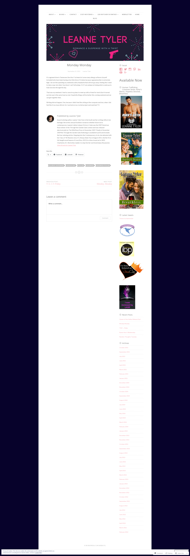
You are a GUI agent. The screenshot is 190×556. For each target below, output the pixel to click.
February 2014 (123, 426)
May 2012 (122, 519)
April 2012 (122, 523)
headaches (71, 165)
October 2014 (123, 391)
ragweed (90, 165)
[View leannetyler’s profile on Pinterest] (135, 69)
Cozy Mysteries (86, 14)
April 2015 (122, 365)
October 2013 (123, 444)
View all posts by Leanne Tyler (66, 145)
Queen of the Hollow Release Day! (130, 319)
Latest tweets (127, 215)
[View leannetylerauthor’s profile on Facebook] (121, 69)
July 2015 (122, 356)
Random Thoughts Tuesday (128, 337)
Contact (73, 14)
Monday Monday (124, 323)
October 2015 (123, 347)
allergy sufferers (56, 165)
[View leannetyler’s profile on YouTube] (121, 72)
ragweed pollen (103, 165)
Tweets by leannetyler (126, 218)
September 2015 (124, 352)
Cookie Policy (38, 552)
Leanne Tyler (87, 71)
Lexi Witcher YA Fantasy (107, 14)
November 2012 (124, 492)
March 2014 (123, 422)
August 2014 (123, 400)
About (51, 14)
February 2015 (123, 374)
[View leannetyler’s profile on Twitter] (126, 69)
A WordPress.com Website (94, 545)
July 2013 (122, 457)
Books (61, 14)
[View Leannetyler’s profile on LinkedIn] (139, 69)
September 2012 (124, 501)
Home (137, 14)
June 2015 (122, 361)
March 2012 (123, 527)
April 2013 (122, 470)
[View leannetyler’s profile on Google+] (126, 72)
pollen (81, 165)
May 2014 (122, 413)
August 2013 (123, 453)
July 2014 (122, 404)
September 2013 (124, 448)
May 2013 (122, 466)
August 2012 (123, 506)
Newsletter (127, 14)
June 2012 (122, 514)
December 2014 (124, 383)
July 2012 (122, 510)
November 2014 (124, 387)
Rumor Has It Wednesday (127, 332)
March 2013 (123, 475)
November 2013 (124, 440)
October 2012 (123, 497)
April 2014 (122, 418)
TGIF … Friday (123, 328)
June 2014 (122, 409)
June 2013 (122, 462)
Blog (95, 18)
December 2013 (124, 435)
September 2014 (124, 396)
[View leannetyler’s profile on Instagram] (130, 69)
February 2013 (123, 479)
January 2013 (123, 484)
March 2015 (123, 369)
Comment (105, 218)
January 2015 (123, 378)
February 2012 (123, 532)
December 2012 (124, 488)
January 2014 (123, 431)
